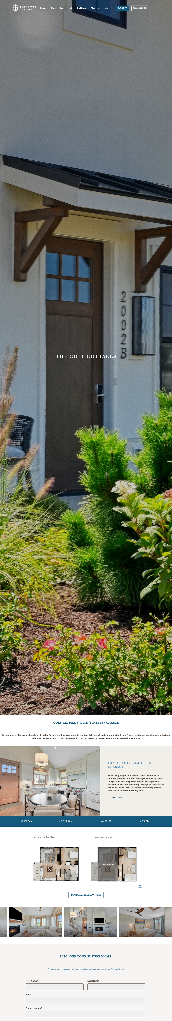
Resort (43, 8)
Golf (70, 8)
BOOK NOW (122, 8)
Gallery (107, 8)
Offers (53, 8)
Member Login (140, 8)
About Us (95, 8)
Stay (62, 8)
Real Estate (81, 8)
